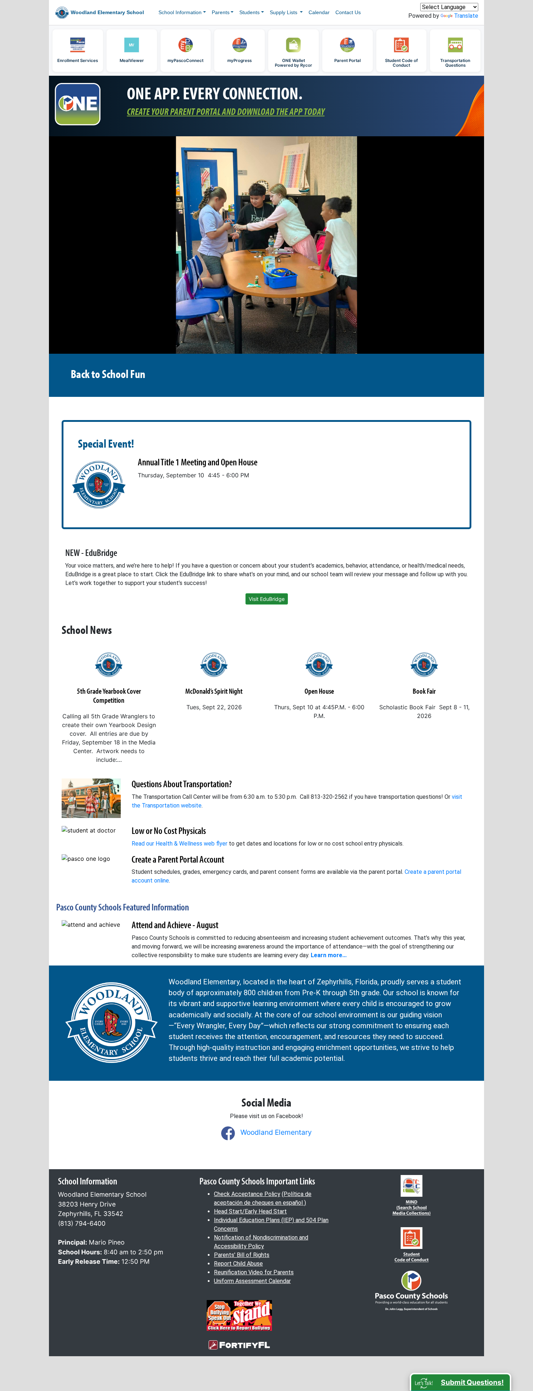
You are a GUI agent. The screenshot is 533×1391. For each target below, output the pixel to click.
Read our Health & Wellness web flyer (179, 843)
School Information (180, 12)
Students (249, 12)
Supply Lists (284, 12)
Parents (221, 12)
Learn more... (329, 955)
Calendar (319, 12)
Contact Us (348, 12)
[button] (460, 1382)
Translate (466, 15)
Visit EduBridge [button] (267, 599)
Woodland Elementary (276, 1132)
